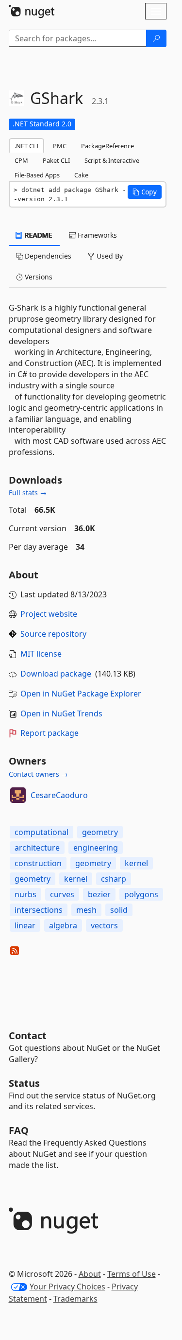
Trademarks (75, 1298)
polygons (141, 894)
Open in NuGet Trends (61, 713)
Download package (55, 673)
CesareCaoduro (59, 795)
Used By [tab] (109, 256)
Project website (48, 614)
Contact (28, 1035)
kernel (136, 863)
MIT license (41, 653)
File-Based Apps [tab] (37, 175)
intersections (39, 910)
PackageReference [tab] (107, 145)
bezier (99, 894)
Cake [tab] (81, 175)
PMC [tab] (59, 145)
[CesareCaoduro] (18, 795)
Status (24, 1083)
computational (41, 832)
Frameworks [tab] (96, 235)
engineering (95, 847)
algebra (63, 925)
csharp (113, 878)
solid (119, 910)
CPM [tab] (21, 160)
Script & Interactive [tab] (111, 160)
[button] (145, 192)
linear (25, 925)
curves (62, 894)
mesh (86, 910)
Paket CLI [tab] (56, 160)
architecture (37, 847)
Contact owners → (38, 774)
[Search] (156, 38)
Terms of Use (131, 1274)
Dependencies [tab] (47, 256)
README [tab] (37, 235)
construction (38, 863)
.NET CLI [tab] (26, 145)
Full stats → (28, 492)
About (90, 1274)
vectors (104, 925)
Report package (49, 733)
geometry (100, 832)
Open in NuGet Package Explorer (80, 693)
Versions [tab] (37, 276)
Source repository (53, 633)
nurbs (25, 894)
